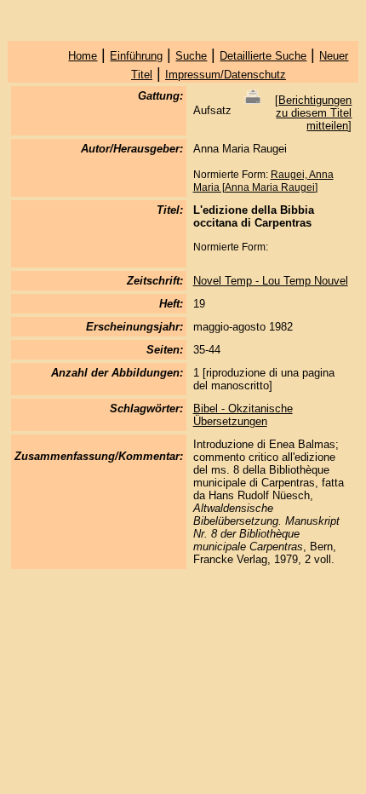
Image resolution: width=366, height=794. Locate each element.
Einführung (136, 55)
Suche (191, 55)
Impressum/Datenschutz (225, 74)
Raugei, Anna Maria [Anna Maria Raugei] (263, 181)
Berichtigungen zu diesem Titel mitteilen (314, 113)
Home (82, 55)
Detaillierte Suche (263, 55)
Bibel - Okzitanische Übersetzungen (243, 415)
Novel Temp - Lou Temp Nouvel (270, 280)
